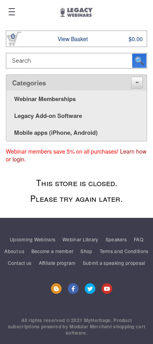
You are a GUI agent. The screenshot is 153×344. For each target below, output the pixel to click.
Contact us (20, 262)
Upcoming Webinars (32, 239)
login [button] (18, 159)
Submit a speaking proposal (114, 262)
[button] (137, 83)
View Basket (73, 39)
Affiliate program (57, 262)
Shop (86, 251)
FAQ (138, 239)
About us (14, 251)
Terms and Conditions (124, 251)
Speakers (116, 239)
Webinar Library (80, 239)
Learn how (133, 151)
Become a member (52, 251)
